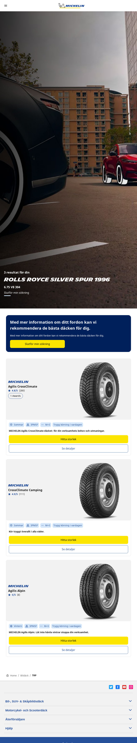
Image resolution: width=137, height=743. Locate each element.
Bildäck (24, 675)
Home (13, 675)
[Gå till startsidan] (71, 6)
